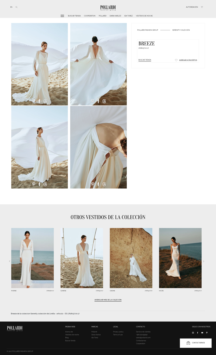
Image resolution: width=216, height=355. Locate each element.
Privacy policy (118, 332)
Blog (67, 337)
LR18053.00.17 (198, 290)
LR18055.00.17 (99, 290)
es (11, 7)
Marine (13, 291)
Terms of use (118, 335)
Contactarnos (141, 341)
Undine (112, 291)
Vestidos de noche (144, 16)
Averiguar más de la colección (108, 300)
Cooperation (89, 16)
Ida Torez (128, 16)
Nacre (161, 291)
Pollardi (102, 16)
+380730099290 (142, 335)
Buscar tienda (74, 16)
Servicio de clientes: (143, 332)
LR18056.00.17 (50, 290)
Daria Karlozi (115, 16)
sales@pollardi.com (143, 337)
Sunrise (63, 291)
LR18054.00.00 (148, 290)
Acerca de (69, 332)
